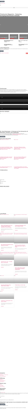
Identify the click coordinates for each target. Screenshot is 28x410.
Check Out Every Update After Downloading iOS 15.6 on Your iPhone (8, 44)
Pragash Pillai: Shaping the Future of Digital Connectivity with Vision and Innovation (23, 37)
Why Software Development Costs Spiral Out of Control (7, 245)
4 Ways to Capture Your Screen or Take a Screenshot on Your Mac (23, 44)
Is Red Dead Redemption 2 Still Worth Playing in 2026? (20, 226)
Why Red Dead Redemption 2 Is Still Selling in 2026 (5, 198)
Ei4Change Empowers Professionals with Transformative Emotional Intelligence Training (21, 211)
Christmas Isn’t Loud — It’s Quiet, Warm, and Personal (6, 262)
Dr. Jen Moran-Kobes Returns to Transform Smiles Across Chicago (5, 210)
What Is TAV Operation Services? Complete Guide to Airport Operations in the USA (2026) (6, 226)
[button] (14, 7)
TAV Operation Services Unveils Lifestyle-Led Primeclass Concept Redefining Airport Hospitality (21, 198)
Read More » (16, 230)
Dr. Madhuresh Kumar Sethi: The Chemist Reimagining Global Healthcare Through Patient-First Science (6, 158)
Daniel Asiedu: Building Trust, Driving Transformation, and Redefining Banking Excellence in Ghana (20, 148)
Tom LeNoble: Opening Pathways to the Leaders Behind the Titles (4, 37)
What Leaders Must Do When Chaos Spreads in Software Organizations (20, 268)
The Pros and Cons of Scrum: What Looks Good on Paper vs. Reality (20, 246)
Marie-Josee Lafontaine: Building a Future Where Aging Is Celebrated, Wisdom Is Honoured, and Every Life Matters (20, 158)
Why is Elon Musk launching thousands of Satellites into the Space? (8, 40)
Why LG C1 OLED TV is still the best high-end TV (23, 40)
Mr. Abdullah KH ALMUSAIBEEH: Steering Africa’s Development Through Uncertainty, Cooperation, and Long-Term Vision (6, 148)
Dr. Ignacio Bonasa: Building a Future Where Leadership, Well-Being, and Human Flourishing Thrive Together (13, 37)
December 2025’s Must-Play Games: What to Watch (6, 285)
